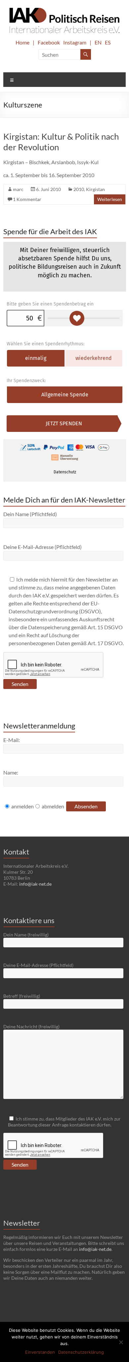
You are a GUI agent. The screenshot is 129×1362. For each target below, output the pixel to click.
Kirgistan (95, 189)
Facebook (49, 42)
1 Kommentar (27, 199)
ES (107, 42)
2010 (78, 189)
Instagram (74, 42)
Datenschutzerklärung (81, 1352)
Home (22, 42)
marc (18, 189)
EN (98, 42)
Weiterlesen (109, 199)
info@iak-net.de (35, 884)
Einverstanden (40, 1352)
